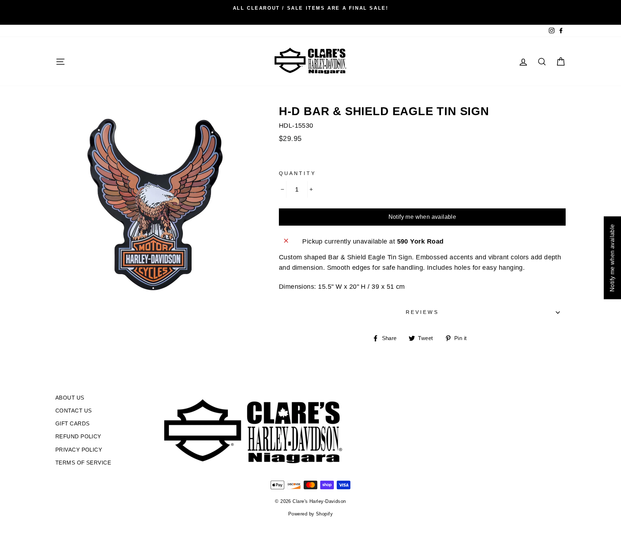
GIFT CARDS (72, 423)
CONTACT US (73, 410)
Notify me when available (422, 217)
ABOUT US (69, 398)
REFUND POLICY (78, 436)
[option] (310, 8)
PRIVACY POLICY (78, 450)
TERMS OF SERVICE (83, 462)
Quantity (297, 173)
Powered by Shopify (310, 514)
